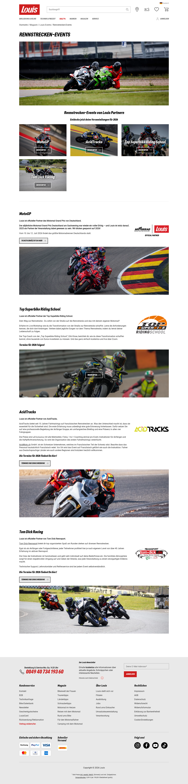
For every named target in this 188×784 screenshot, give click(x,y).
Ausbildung (101, 699)
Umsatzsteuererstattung (107, 711)
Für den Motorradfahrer (68, 720)
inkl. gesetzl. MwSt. (86, 775)
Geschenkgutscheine (28, 711)
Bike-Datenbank (26, 703)
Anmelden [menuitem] (164, 19)
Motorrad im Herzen (66, 707)
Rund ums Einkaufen (105, 707)
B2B (21, 695)
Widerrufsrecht (140, 703)
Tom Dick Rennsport (28, 543)
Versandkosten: (80, 777)
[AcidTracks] (151, 230)
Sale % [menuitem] (62, 19)
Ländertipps (63, 699)
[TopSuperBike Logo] (151, 324)
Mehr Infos (41, 150)
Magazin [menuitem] (84, 19)
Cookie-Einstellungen (143, 720)
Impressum (139, 691)
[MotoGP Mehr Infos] (43, 140)
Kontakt (22, 691)
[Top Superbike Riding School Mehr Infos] (145, 140)
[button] (164, 3)
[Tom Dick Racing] (151, 554)
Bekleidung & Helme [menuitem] (27, 19)
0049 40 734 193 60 (44, 672)
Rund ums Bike (64, 715)
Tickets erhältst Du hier (31, 241)
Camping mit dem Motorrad (70, 724)
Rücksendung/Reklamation (31, 720)
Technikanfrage (26, 699)
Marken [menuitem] (73, 19)
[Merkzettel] (156, 9)
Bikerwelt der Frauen (67, 691)
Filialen (99, 695)
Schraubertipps (64, 703)
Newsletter (24, 707)
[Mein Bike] (146, 9)
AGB (136, 695)
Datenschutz (140, 699)
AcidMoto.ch (25, 444)
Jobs (98, 703)
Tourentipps (63, 695)
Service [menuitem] (95, 19)
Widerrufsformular (142, 707)
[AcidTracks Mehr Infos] (94, 140)
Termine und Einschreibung (33, 580)
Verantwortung (102, 715)
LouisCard (23, 715)
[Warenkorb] (166, 9)
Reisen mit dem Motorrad (69, 711)
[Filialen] (137, 9)
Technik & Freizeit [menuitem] (47, 19)
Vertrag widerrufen (27, 724)
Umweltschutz (140, 715)
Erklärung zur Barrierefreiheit (147, 711)
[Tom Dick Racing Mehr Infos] (43, 175)
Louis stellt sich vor (104, 691)
